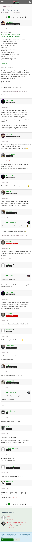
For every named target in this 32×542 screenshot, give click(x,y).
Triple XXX (9, 518)
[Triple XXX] (3, 517)
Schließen (17, 540)
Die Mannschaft (10, 527)
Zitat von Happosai (9, 222)
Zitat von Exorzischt (9, 392)
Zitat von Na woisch (9, 275)
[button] (2, 2)
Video (18, 40)
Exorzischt (9, 525)
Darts (8, 516)
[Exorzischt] (3, 524)
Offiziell (3, 63)
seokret (17, 235)
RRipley (16, 91)
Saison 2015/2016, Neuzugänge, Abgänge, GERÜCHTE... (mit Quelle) (17, 523)
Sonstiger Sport (10, 519)
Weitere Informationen (7, 540)
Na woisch (6, 12)
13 (23, 17)
